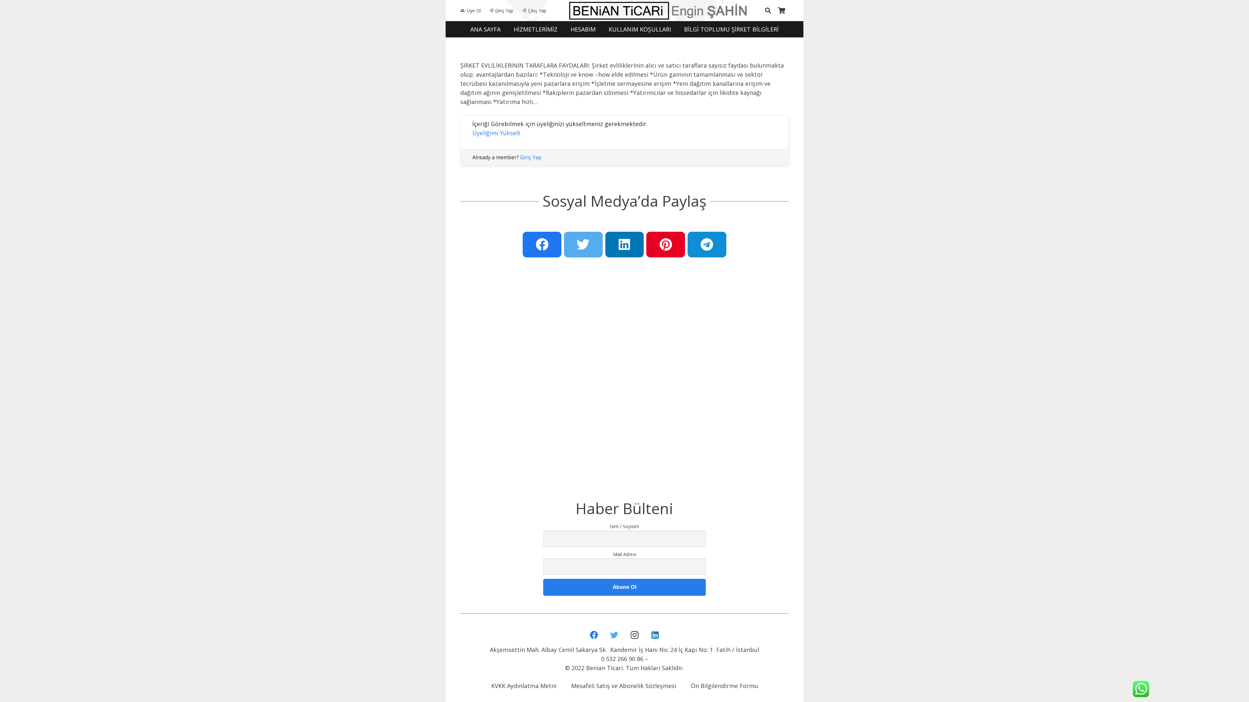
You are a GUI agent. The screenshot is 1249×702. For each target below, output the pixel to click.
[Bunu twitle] (583, 244)
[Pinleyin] (665, 244)
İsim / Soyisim (624, 526)
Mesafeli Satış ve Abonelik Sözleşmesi (623, 686)
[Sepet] (781, 10)
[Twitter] (614, 635)
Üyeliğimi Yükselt (496, 133)
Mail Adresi (624, 554)
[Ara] (767, 10)
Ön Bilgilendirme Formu (724, 686)
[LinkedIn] (655, 635)
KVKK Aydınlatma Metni (524, 686)
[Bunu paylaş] (542, 244)
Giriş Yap (531, 157)
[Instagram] (634, 635)
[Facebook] (594, 635)
